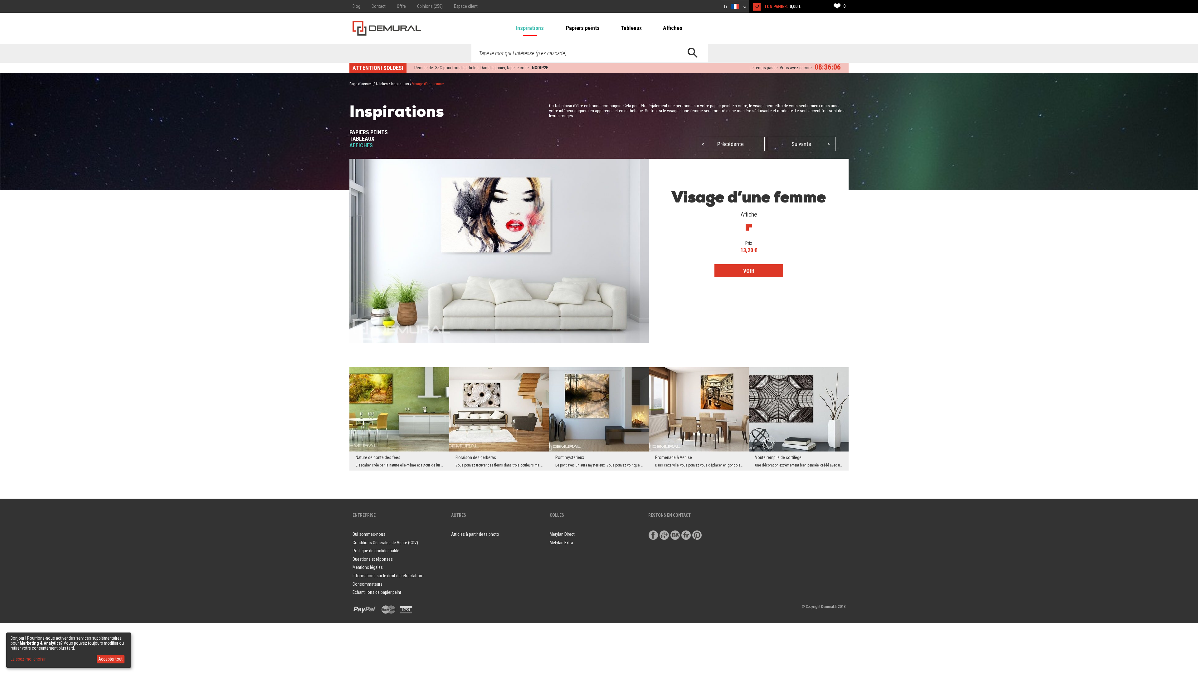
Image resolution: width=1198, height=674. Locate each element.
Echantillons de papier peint (377, 592)
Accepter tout (110, 659)
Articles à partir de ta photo (475, 534)
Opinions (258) (430, 6)
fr (726, 6)
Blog (356, 6)
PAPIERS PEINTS (368, 132)
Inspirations (530, 28)
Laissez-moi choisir (28, 659)
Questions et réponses (373, 559)
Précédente (723, 144)
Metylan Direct (562, 534)
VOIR (748, 270)
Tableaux (631, 28)
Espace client (466, 6)
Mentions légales (368, 567)
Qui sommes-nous (369, 534)
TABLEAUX (361, 138)
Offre (401, 6)
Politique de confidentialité (376, 550)
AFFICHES (361, 145)
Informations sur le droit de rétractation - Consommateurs (388, 580)
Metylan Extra (561, 542)
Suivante (810, 144)
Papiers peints (583, 28)
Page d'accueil (361, 84)
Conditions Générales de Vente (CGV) (385, 542)
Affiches (672, 28)
